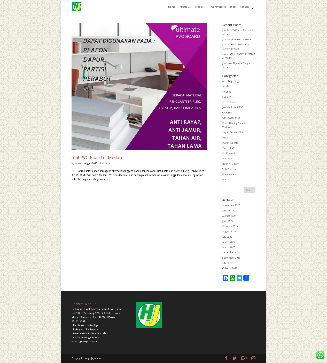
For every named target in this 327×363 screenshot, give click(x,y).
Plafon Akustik (230, 142)
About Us (185, 7)
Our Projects (218, 7)
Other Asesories (231, 117)
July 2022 (227, 236)
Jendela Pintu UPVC (232, 107)
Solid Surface (229, 169)
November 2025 (231, 205)
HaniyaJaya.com (92, 358)
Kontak (244, 7)
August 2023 (229, 231)
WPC (225, 179)
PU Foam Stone (231, 153)
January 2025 (229, 210)
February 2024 (230, 226)
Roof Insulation (230, 163)
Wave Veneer (229, 174)
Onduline (227, 112)
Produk (199, 7)
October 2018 (229, 268)
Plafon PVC (228, 148)
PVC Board (106, 163)
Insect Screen (229, 102)
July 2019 (227, 263)
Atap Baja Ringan (231, 81)
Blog (233, 7)
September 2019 (231, 257)
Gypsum (226, 96)
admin (78, 163)
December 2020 (231, 252)
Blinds (225, 86)
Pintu (225, 137)
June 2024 (227, 221)
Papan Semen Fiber (233, 132)
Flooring (226, 91)
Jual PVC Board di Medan (97, 157)
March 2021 (228, 247)
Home (171, 7)
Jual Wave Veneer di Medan (237, 39)
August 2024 (229, 215)
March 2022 (228, 242)
